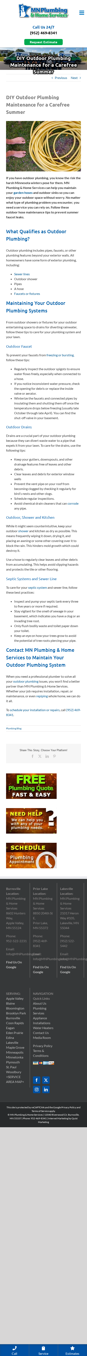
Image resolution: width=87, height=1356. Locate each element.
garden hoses (23, 192)
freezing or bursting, (60, 355)
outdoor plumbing (25, 681)
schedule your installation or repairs (35, 710)
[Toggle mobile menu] (82, 13)
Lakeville (12, 1042)
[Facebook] (36, 1080)
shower (23, 531)
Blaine (10, 1003)
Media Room (42, 1037)
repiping (42, 696)
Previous (61, 78)
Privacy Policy (42, 1046)
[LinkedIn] (46, 1089)
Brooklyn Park (16, 1013)
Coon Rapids (15, 1023)
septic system (37, 587)
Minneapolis (14, 1052)
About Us (39, 1003)
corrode (73, 503)
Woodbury (13, 1072)
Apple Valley (14, 998)
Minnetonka (14, 1057)
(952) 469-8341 (43, 32)
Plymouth (13, 1062)
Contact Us (41, 1033)
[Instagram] (36, 1089)
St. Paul (11, 1067)
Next (74, 78)
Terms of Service (40, 1111)
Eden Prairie (14, 1033)
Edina (10, 1037)
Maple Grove (15, 1047)
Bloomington (15, 1008)
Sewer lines (22, 274)
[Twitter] (46, 1080)
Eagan (10, 1028)
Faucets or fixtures (27, 293)
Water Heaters (43, 1028)
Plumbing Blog (13, 728)
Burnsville (13, 1018)
